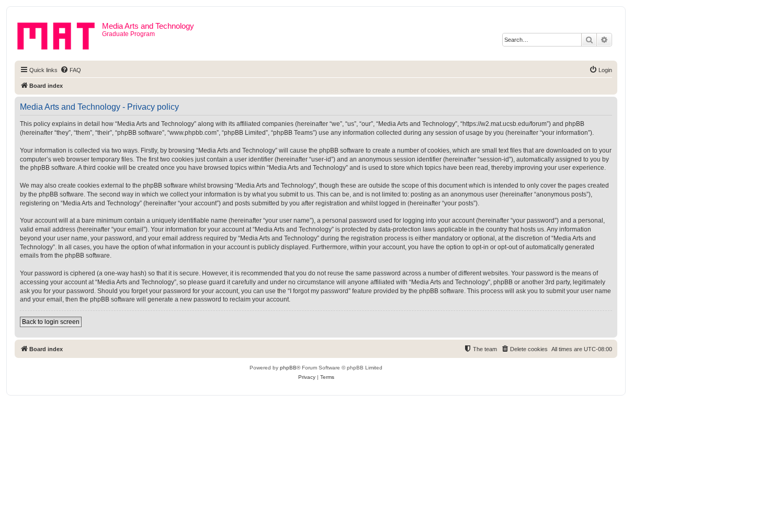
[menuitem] (70, 70)
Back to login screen (51, 322)
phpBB (288, 367)
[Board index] (59, 34)
